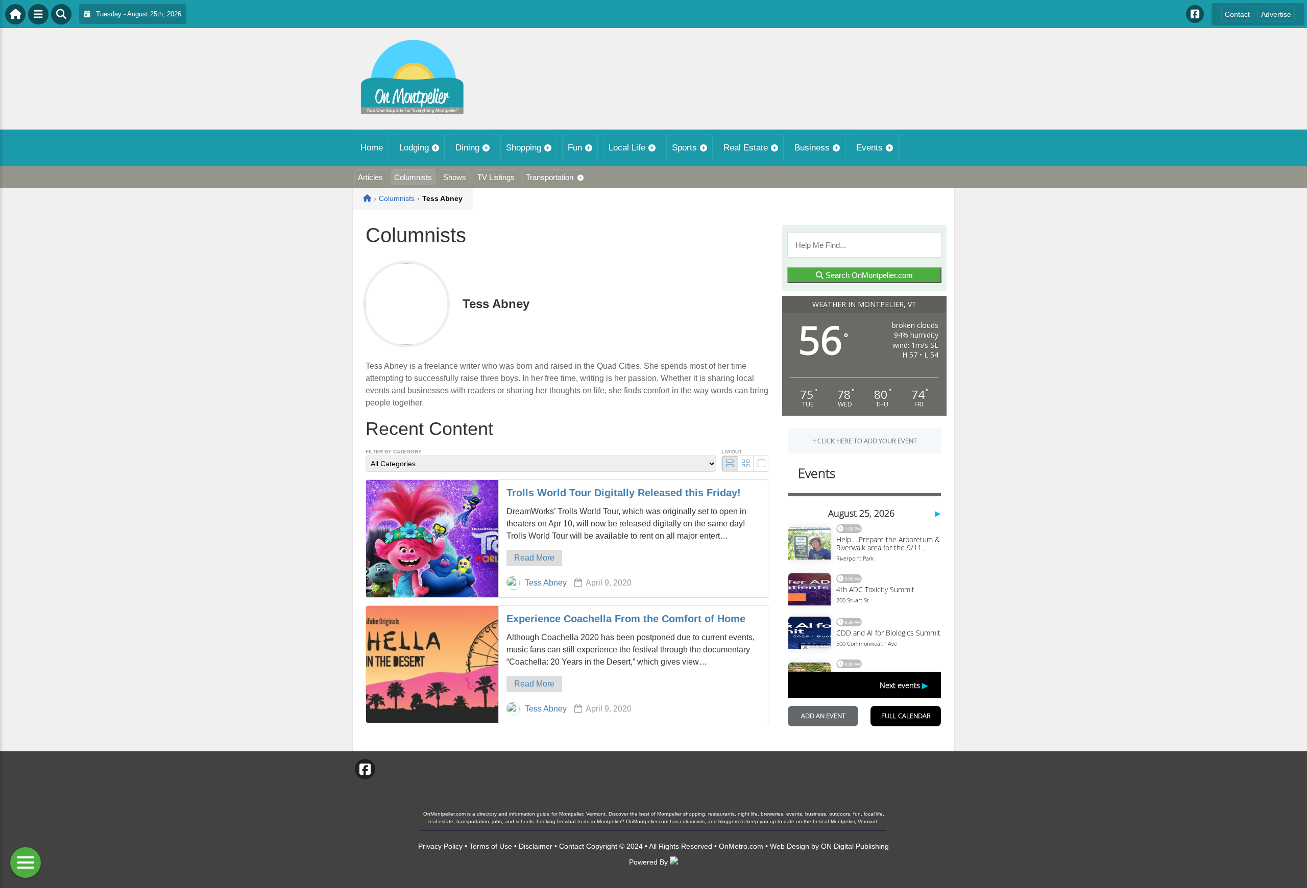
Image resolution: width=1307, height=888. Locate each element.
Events (869, 148)
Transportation (549, 177)
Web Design (789, 846)
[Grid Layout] (746, 464)
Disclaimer (535, 846)
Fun (575, 148)
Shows (454, 177)
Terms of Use (490, 846)
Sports (684, 148)
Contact (1237, 14)
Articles (370, 177)
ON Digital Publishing (855, 846)
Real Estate (745, 148)
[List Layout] (730, 464)
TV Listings (496, 177)
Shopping (523, 148)
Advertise (1276, 14)
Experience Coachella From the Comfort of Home (625, 618)
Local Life (627, 148)
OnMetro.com (741, 846)
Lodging (414, 148)
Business (812, 148)
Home (371, 148)
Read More (534, 557)
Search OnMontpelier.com (868, 275)
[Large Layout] (761, 464)
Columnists (413, 177)
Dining (467, 148)
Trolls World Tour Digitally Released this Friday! (623, 492)
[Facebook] (1195, 14)
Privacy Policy (440, 846)
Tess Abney (546, 582)
